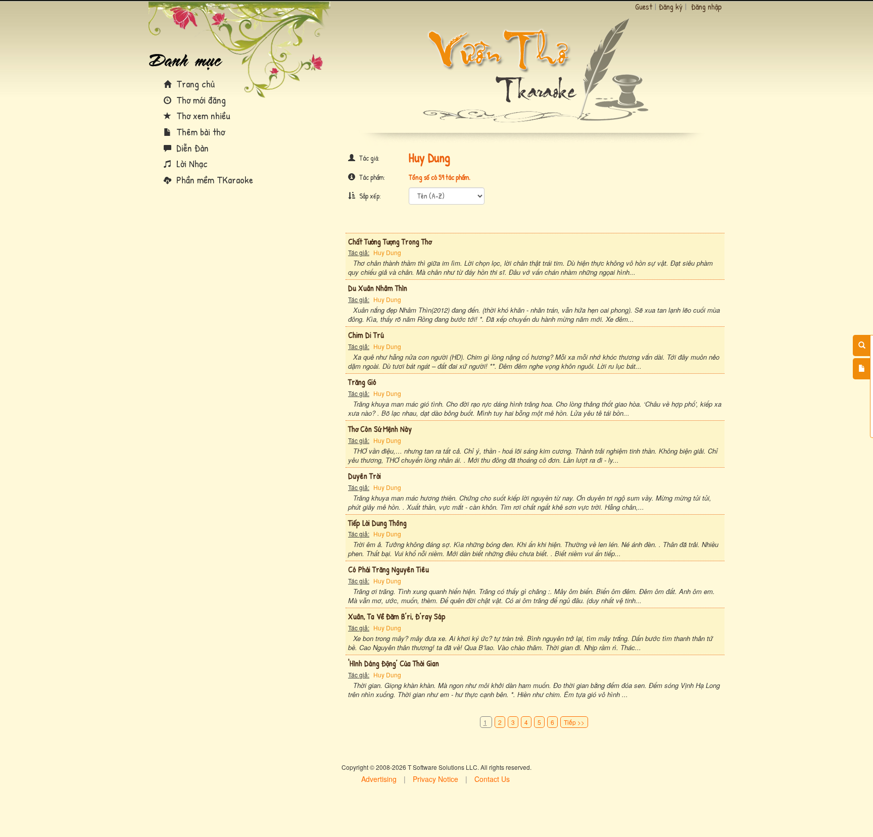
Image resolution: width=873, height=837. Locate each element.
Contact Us (492, 779)
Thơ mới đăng (200, 100)
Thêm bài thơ (199, 131)
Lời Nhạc (191, 163)
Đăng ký (671, 6)
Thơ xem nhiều (202, 115)
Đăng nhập (706, 6)
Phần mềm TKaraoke (213, 179)
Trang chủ (194, 83)
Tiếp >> (574, 722)
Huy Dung (387, 252)
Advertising (379, 779)
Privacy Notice (435, 779)
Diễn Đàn (191, 148)
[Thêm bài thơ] (861, 368)
